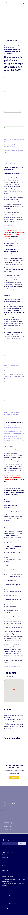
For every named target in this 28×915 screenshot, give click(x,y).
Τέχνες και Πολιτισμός (7, 852)
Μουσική (4, 865)
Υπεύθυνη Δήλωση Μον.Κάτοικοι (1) (13, 163)
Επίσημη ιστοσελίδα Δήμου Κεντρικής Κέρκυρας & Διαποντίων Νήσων (14, 880)
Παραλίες (4, 854)
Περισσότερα (14, 777)
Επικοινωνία (5, 857)
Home (5, 44)
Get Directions (9, 676)
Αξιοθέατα (4, 868)
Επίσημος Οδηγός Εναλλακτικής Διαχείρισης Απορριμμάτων (13, 884)
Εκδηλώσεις (5, 863)
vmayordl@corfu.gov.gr (13, 514)
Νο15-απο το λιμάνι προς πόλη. (13, 371)
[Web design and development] (14, 909)
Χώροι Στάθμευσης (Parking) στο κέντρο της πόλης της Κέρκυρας (13, 45)
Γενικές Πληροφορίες (13, 44)
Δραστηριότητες (6, 849)
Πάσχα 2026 (5, 870)
